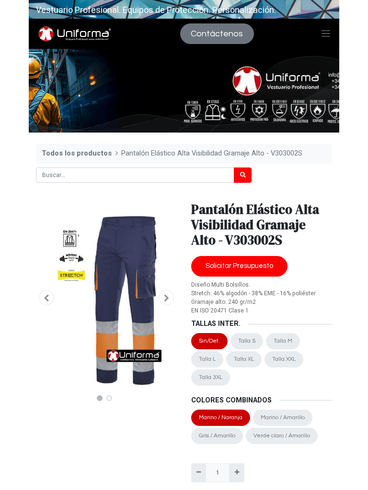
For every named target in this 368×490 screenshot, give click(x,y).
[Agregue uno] (236, 472)
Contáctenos (217, 33)
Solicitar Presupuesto (239, 265)
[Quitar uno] (198, 472)
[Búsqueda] (243, 175)
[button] (46, 298)
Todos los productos (77, 153)
